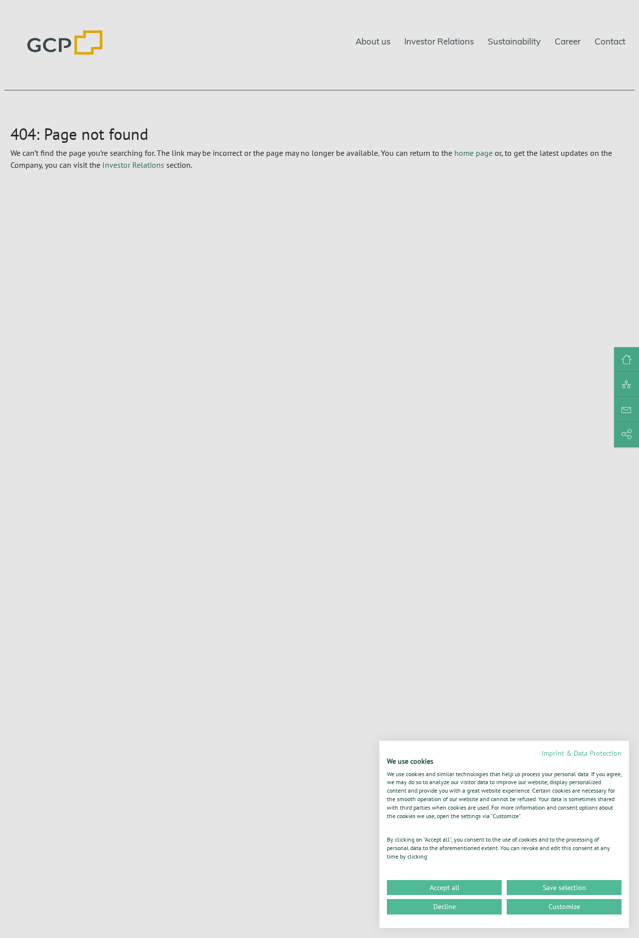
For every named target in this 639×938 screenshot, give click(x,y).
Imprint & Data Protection (582, 753)
